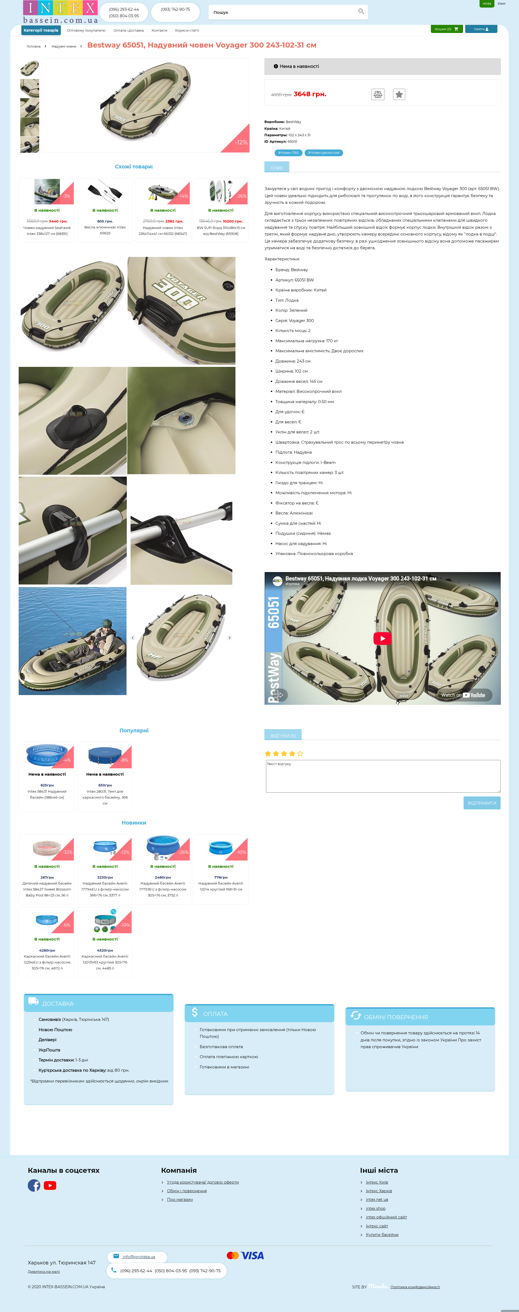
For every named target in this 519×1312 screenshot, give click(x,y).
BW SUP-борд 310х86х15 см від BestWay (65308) (221, 230)
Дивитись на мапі (44, 1271)
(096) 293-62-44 (124, 9)
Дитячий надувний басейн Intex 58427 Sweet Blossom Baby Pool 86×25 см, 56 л (47, 889)
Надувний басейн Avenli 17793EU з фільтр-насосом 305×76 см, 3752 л (162, 889)
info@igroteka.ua (139, 1256)
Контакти (160, 30)
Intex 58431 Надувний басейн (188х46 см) (47, 794)
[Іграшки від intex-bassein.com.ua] (60, 23)
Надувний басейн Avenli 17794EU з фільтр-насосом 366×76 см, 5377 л (105, 889)
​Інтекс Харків (379, 1190)
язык (501, 3)
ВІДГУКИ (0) (283, 735)
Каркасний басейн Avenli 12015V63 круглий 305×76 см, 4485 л (105, 962)
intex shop (375, 1208)
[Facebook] (35, 1190)
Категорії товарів (41, 30)
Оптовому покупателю (86, 30)
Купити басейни (382, 1234)
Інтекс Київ (377, 1182)
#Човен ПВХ (288, 153)
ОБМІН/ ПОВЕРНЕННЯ (396, 1017)
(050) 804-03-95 (124, 16)
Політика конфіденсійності (415, 1287)
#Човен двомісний (324, 153)
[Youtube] (51, 1190)
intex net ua (377, 1199)
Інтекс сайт (377, 1226)
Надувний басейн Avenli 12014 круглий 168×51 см (220, 886)
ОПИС (276, 168)
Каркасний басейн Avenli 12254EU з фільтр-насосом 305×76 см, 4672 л (47, 962)
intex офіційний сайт (386, 1217)
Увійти (479, 29)
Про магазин (180, 1199)
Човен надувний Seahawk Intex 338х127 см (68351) (47, 230)
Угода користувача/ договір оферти (203, 1182)
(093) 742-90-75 (175, 9)
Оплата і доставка (129, 30)
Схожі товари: (134, 167)
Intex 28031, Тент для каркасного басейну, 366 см (105, 797)
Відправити (482, 803)
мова (487, 3)
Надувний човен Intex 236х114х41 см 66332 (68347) (163, 230)
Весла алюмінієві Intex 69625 (105, 230)
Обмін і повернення (187, 1190)
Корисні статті (187, 30)
